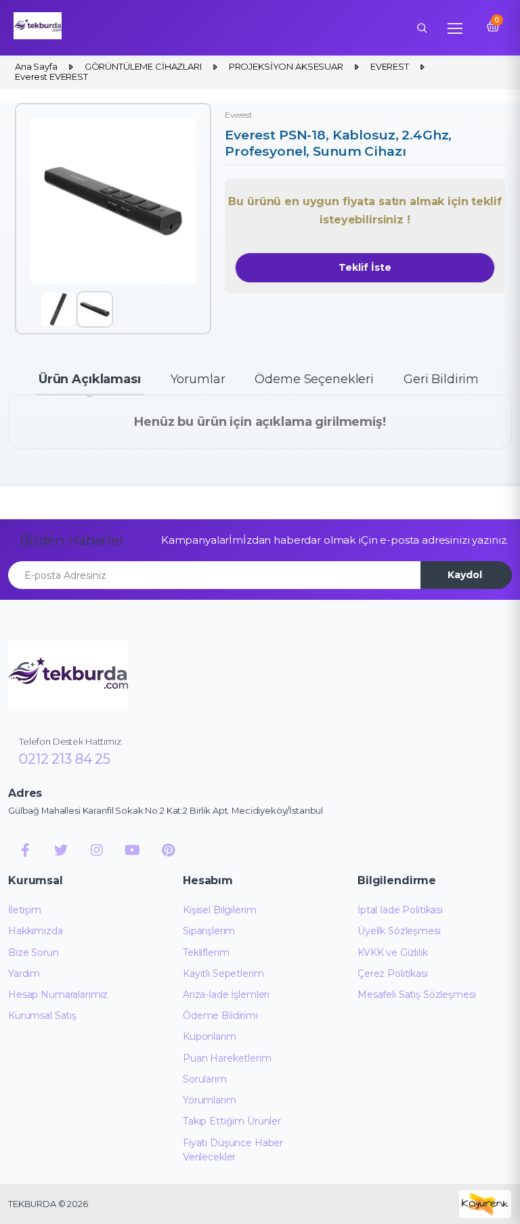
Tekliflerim (206, 952)
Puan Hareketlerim (227, 1058)
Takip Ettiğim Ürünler (232, 1121)
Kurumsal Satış (42, 1015)
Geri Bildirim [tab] (441, 379)
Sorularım (205, 1079)
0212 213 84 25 (64, 759)
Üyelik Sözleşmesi (399, 931)
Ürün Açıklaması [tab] (90, 379)
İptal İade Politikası (400, 910)
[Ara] (422, 28)
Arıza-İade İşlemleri (226, 994)
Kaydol (465, 575)
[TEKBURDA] (68, 674)
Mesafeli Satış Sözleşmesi (416, 994)
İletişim (24, 910)
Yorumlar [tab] (198, 379)
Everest (239, 115)
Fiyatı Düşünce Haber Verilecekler (233, 1150)
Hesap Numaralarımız (58, 994)
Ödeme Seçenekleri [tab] (314, 379)
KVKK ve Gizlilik (393, 952)
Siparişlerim (209, 931)
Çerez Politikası (393, 973)
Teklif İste (365, 267)
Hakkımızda (35, 931)
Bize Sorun (33, 952)
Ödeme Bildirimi (220, 1015)
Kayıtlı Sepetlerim (223, 973)
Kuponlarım (209, 1036)
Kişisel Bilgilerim (219, 910)
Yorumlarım (209, 1100)
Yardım (24, 973)
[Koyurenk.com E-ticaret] (485, 1203)
